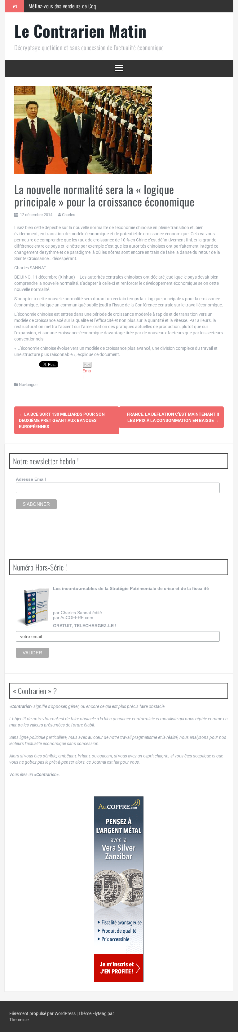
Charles (68, 214)
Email (86, 373)
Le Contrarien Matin (80, 30)
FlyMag (99, 1013)
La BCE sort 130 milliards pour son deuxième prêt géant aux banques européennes (62, 420)
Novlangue (28, 384)
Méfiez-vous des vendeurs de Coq (62, 6)
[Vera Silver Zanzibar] (118, 889)
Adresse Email (31, 479)
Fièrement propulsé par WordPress (43, 1013)
